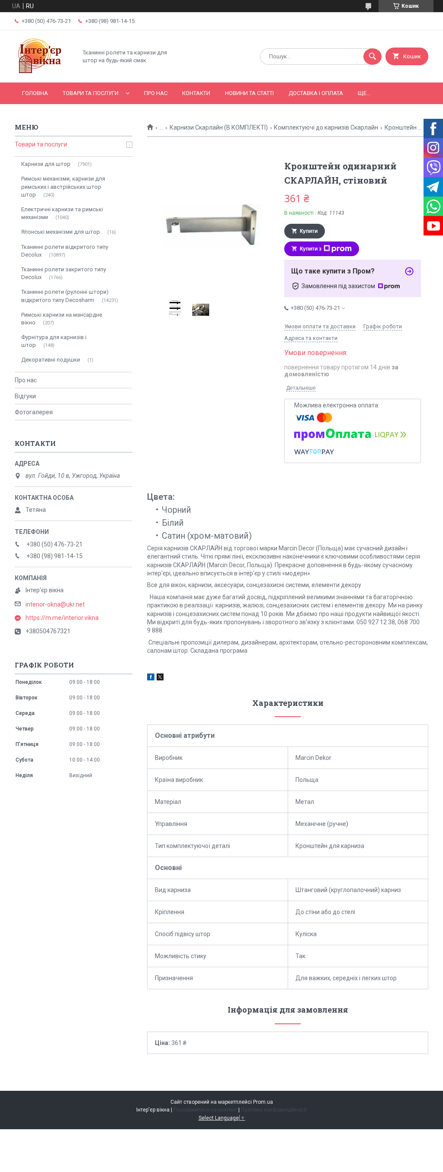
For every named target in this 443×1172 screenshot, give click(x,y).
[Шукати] (372, 56)
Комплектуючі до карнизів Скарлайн (326, 127)
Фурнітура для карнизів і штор (54, 341)
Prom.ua (263, 1102)
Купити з (310, 249)
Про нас (155, 93)
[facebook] (150, 678)
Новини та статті (249, 93)
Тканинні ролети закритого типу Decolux (63, 273)
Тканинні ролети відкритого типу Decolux (64, 251)
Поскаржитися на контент (205, 1110)
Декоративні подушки (50, 359)
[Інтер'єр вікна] (44, 71)
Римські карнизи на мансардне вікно (61, 318)
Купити (309, 231)
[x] (160, 678)
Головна (35, 93)
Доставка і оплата (316, 93)
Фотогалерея (34, 412)
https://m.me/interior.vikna (62, 617)
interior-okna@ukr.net (55, 604)
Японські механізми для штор (60, 232)
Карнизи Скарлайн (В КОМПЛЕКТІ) (219, 127)
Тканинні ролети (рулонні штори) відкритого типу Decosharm (65, 296)
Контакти (196, 93)
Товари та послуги (91, 93)
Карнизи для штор (46, 164)
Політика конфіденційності (274, 1110)
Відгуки (25, 396)
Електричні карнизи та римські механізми (62, 213)
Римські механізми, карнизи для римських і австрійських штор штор (63, 186)
